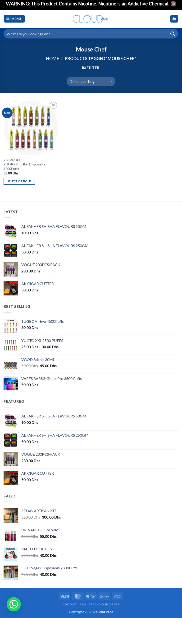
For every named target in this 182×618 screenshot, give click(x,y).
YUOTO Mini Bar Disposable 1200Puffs (24, 166)
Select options (19, 181)
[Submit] (172, 33)
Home (52, 58)
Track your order (104, 604)
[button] (14, 19)
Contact (70, 604)
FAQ (83, 604)
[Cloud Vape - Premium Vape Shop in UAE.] (91, 19)
